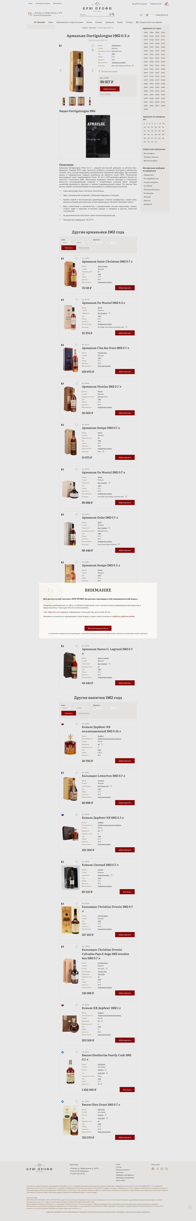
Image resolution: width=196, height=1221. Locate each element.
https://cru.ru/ (53, 612)
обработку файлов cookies (123, 616)
